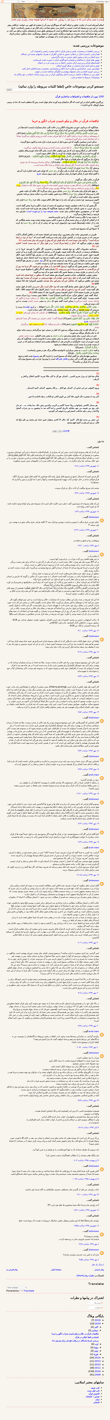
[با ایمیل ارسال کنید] (61, 431)
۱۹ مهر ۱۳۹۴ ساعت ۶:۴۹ (88, 841)
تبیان (97, 1399)
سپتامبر (94, 1330)
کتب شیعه (95, 1387)
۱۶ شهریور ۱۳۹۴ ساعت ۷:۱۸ (87, 465)
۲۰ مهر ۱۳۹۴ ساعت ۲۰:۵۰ (88, 1047)
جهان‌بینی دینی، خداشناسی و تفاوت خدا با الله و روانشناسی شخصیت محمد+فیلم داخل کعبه (60, 68)
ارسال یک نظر (98, 1264)
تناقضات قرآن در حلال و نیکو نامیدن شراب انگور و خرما (75, 1333)
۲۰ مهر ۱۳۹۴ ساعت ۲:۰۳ (88, 942)
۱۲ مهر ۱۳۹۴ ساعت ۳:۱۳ (88, 651)
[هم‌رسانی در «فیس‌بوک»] (55, 431)
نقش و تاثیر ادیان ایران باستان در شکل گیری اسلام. (77, 65)
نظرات (98, 1307)
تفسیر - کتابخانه (92, 1396)
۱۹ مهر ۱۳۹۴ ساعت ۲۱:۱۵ (88, 874)
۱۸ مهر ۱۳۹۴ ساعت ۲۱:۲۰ (88, 793)
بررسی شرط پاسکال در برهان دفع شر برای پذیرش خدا (75, 1340)
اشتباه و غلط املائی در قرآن (87, 1337)
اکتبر (96, 1326)
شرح (39, 174)
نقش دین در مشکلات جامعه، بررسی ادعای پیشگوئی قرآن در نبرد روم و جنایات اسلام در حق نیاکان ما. (56, 74)
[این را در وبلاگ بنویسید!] (59, 431)
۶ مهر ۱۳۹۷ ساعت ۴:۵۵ (89, 1259)
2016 (97, 1320)
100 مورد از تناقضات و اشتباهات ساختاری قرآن (79, 96)
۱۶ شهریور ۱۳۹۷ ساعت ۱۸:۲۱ (86, 1209)
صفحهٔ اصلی (56, 1269)
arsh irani (94, 774)
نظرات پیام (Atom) (85, 1275)
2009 (97, 1374)
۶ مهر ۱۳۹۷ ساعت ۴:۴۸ (89, 1243)
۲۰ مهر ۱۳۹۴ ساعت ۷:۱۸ (88, 992)
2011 (97, 1367)
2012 (97, 1364)
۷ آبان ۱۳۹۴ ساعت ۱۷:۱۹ (88, 1127)
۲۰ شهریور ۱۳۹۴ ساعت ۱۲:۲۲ (86, 529)
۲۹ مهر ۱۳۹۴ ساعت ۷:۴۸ (88, 1100)
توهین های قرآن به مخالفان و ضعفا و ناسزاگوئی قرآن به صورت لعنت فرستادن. (66, 59)
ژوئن (96, 1350)
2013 (97, 1361)
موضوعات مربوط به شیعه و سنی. (85, 77)
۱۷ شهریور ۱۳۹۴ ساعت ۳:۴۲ (87, 492)
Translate (29, 1290)
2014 (97, 1357)
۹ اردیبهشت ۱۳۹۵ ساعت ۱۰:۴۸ (86, 1178)
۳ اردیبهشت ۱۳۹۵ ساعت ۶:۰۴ (86, 1160)
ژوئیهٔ (95, 1347)
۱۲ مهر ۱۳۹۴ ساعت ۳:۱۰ (88, 630)
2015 (97, 1323)
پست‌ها (97, 1302)
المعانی (96, 1402)
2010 (97, 1371)
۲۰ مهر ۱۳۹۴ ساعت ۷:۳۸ (88, 1025)
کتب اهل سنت (93, 1390)
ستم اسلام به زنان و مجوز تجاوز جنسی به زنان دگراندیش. (75, 57)
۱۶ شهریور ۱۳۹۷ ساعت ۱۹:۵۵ (86, 1225)
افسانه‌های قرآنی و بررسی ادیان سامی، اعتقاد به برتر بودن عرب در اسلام (68, 62)
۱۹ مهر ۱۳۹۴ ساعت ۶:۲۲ (88, 823)
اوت (96, 1344)
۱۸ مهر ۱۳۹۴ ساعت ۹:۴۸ (88, 769)
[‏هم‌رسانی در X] (57, 431)
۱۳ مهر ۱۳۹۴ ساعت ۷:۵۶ (88, 711)
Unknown (94, 517)
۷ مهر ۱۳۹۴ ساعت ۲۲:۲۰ (88, 545)
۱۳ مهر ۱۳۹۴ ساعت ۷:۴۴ (88, 676)
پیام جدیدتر (99, 1269)
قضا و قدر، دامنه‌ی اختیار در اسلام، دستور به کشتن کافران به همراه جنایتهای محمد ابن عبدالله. (60, 54)
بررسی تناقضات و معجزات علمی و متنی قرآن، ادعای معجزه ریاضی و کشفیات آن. (65, 51)
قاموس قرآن (94, 1393)
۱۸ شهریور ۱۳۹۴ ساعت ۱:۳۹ (87, 511)
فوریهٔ (95, 1354)
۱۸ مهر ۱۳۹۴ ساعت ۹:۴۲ (88, 750)
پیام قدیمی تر (12, 1269)
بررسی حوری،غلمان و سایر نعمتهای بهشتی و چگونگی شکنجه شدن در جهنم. (67, 71)
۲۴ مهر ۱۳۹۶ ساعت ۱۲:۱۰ (88, 1194)
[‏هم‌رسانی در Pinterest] (53, 431)
